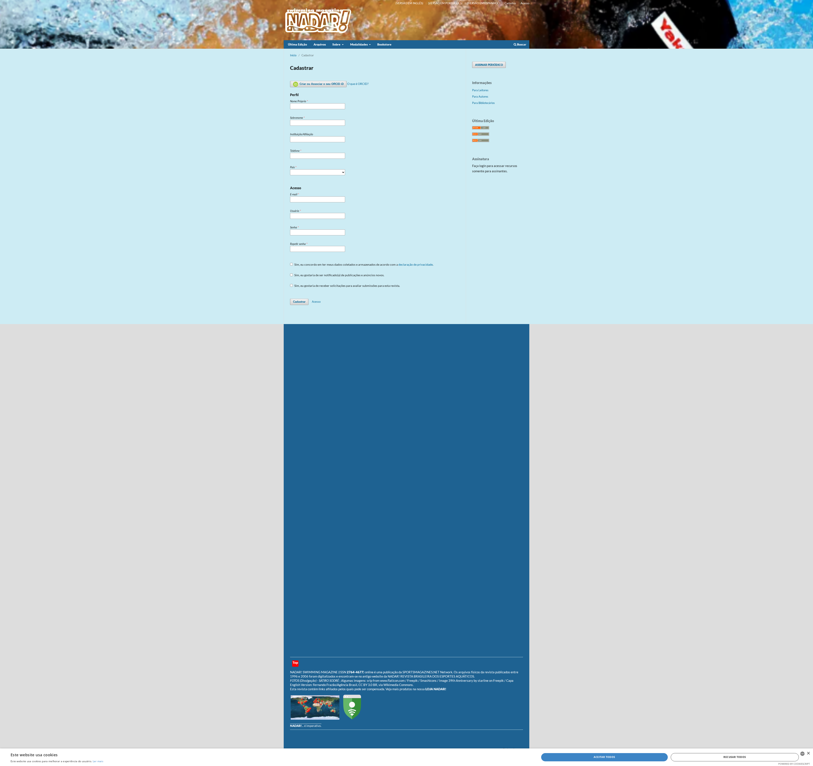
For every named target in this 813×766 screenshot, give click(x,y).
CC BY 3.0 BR (367, 685)
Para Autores (480, 96)
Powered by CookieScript (794, 763)
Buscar (521, 44)
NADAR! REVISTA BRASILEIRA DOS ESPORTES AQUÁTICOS (431, 676)
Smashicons (428, 680)
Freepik (412, 680)
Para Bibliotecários (483, 103)
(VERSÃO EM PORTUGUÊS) (445, 3)
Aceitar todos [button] (604, 757)
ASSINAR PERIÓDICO (489, 64)
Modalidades (359, 44)
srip (369, 680)
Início (293, 55)
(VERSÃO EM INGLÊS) (409, 3)
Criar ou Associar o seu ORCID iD (321, 84)
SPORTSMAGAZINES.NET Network (427, 672)
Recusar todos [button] (734, 757)
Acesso (525, 3)
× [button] (808, 753)
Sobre (336, 44)
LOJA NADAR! (435, 689)
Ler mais (98, 761)
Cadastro (510, 3)
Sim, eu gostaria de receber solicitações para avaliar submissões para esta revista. (347, 285)
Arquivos (320, 44)
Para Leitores (480, 90)
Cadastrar (299, 301)
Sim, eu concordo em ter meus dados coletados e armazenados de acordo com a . (363, 264)
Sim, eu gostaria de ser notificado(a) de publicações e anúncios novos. (339, 275)
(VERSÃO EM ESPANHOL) (483, 3)
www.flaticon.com (392, 680)
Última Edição (297, 44)
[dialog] (406, 757)
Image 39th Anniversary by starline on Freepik (471, 680)
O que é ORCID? (358, 84)
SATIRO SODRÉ (329, 680)
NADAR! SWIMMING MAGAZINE (314, 672)
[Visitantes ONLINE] (314, 718)
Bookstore (384, 44)
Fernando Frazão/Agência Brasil (335, 685)
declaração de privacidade (415, 264)
